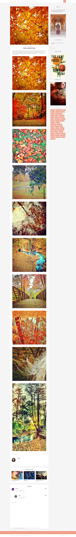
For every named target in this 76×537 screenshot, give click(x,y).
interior (53, 122)
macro (56, 126)
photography (61, 129)
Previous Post (14, 464)
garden (52, 120)
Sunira (18, 454)
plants (56, 131)
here (38, 53)
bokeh (52, 115)
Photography (30, 46)
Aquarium (25, 480)
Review (52, 133)
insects (62, 120)
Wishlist (18, 1)
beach (62, 111)
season (57, 133)
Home (11, 1)
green (57, 120)
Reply (45, 488)
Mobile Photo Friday (39, 480)
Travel (14, 1)
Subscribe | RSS (35, 1)
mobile (26, 46)
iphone (58, 122)
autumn (58, 111)
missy (61, 126)
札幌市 (51, 46)
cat (56, 115)
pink (52, 131)
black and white (58, 113)
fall (52, 117)
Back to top (63, 535)
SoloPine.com (30, 535)
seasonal (63, 133)
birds (52, 113)
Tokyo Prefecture (53, 48)
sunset (57, 135)
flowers (62, 117)
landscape (53, 124)
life (52, 126)
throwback (62, 135)
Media (22, 1)
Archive (30, 1)
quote (61, 131)
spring (52, 135)
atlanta (53, 111)
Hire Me (26, 1)
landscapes (59, 124)
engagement (61, 115)
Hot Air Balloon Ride (15, 480)
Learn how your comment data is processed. (32, 527)
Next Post (44, 464)
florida (57, 117)
